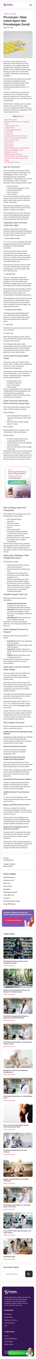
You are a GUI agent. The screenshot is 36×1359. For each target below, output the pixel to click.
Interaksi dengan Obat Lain (13, 154)
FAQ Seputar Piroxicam (12, 162)
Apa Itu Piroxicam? (10, 119)
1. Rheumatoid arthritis (11, 126)
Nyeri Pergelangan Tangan (11, 901)
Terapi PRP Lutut (8, 895)
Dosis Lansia (8, 144)
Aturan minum (9, 146)
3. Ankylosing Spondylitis (12, 130)
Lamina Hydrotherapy (10, 1338)
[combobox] (13, 1274)
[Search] (29, 1274)
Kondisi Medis (8, 1317)
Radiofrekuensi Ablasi (10, 892)
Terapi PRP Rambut (9, 904)
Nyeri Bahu (6, 889)
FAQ (5, 1325)
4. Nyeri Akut (8, 132)
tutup (21, 116)
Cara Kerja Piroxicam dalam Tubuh (15, 136)
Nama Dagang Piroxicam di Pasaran (16, 156)
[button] (30, 5)
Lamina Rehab (8, 1341)
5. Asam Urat (8, 134)
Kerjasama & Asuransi (10, 1320)
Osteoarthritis (7, 886)
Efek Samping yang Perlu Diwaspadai (16, 148)
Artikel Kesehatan (9, 877)
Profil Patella (8, 1314)
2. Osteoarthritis (9, 128)
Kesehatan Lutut (8, 880)
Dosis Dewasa (9, 142)
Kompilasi (6, 898)
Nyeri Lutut (6, 883)
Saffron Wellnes (9, 1344)
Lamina (6, 1335)
